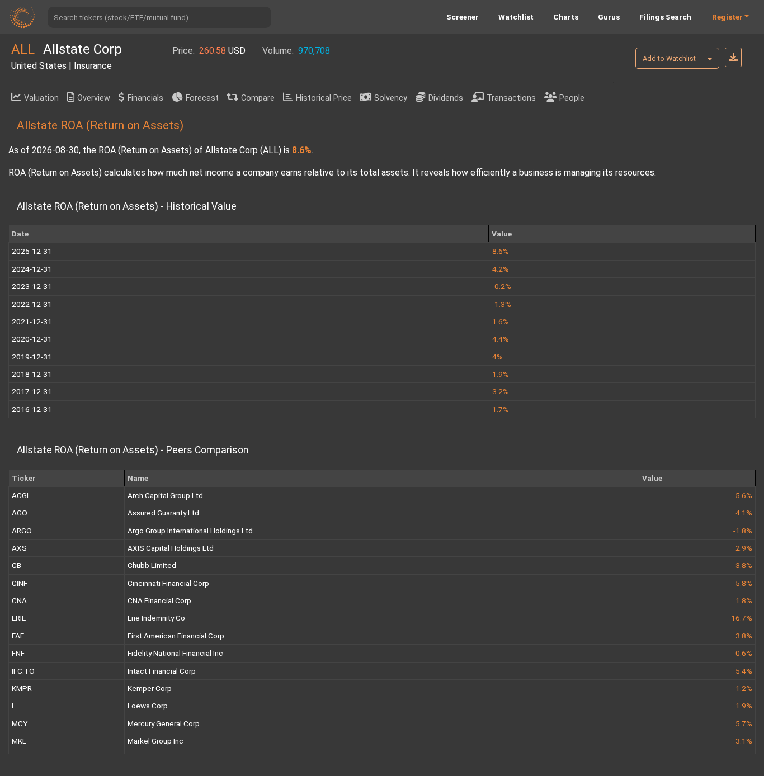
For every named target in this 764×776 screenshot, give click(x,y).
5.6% (743, 495)
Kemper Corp (150, 688)
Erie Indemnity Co (156, 617)
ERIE (19, 617)
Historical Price (324, 98)
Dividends (445, 98)
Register (727, 16)
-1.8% (742, 530)
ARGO (22, 530)
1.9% (743, 705)
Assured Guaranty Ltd (163, 512)
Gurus (609, 16)
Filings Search (665, 16)
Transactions (511, 98)
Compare (258, 98)
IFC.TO (23, 670)
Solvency (390, 98)
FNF (18, 653)
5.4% (743, 670)
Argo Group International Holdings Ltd (190, 530)
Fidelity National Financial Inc (175, 653)
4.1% (743, 512)
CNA (19, 600)
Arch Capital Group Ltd (165, 495)
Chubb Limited (152, 565)
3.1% (743, 740)
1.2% (743, 688)
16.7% (741, 617)
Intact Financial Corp (162, 670)
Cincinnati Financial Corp (168, 583)
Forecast (202, 98)
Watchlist (516, 16)
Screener (462, 16)
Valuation (41, 98)
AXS (19, 547)
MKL (19, 740)
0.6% (743, 653)
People (571, 98)
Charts (565, 16)
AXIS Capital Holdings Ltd (171, 547)
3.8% (743, 565)
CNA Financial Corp (159, 600)
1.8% (743, 600)
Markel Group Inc (155, 740)
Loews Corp (148, 705)
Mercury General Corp (164, 723)
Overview (93, 98)
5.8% (743, 583)
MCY (19, 723)
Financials (145, 98)
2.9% (743, 547)
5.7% (743, 723)
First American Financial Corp (176, 635)
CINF (19, 583)
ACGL (21, 495)
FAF (18, 635)
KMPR (22, 688)
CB (16, 565)
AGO (19, 512)
